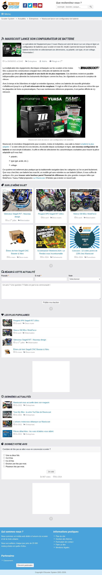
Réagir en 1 (57, 61)
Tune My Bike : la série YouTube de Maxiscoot (32, 412)
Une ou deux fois (12, 455)
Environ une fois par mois (15, 464)
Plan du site (60, 536)
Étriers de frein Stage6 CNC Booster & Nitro (31, 349)
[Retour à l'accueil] (11, 6)
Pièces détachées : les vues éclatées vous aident (33, 431)
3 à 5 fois (9, 458)
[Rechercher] (90, 7)
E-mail (38, 276)
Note (71, 276)
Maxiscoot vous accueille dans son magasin (31, 402)
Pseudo (5, 276)
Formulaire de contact (64, 542)
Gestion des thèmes (64, 539)
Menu (7, 14)
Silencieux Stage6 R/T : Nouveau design (29, 340)
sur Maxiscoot (39, 178)
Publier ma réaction (51, 302)
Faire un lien (61, 545)
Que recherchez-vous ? (69, 2)
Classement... (8, 561)
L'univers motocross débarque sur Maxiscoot (31, 422)
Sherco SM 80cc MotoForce (24, 330)
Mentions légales (62, 547)
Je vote (51, 472)
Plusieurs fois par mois (14, 466)
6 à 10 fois (9, 461)
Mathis (44, 61)
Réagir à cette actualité (20, 271)
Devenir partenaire (25, 565)
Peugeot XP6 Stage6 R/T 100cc (26, 320)
